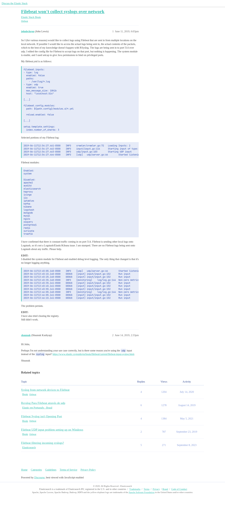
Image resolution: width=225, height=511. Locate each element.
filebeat (24, 21)
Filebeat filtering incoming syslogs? (42, 442)
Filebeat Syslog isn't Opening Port (41, 416)
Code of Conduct (179, 489)
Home (24, 469)
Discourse (39, 477)
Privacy (156, 489)
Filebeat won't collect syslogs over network (62, 11)
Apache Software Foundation (142, 492)
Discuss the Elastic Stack (15, 3)
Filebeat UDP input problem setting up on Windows (52, 429)
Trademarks (134, 489)
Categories (36, 469)
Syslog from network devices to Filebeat (45, 389)
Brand (165, 489)
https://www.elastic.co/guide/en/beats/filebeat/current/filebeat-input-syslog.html (93, 354)
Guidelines (50, 469)
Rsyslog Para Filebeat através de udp (43, 403)
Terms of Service (68, 469)
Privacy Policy (88, 469)
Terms (146, 489)
